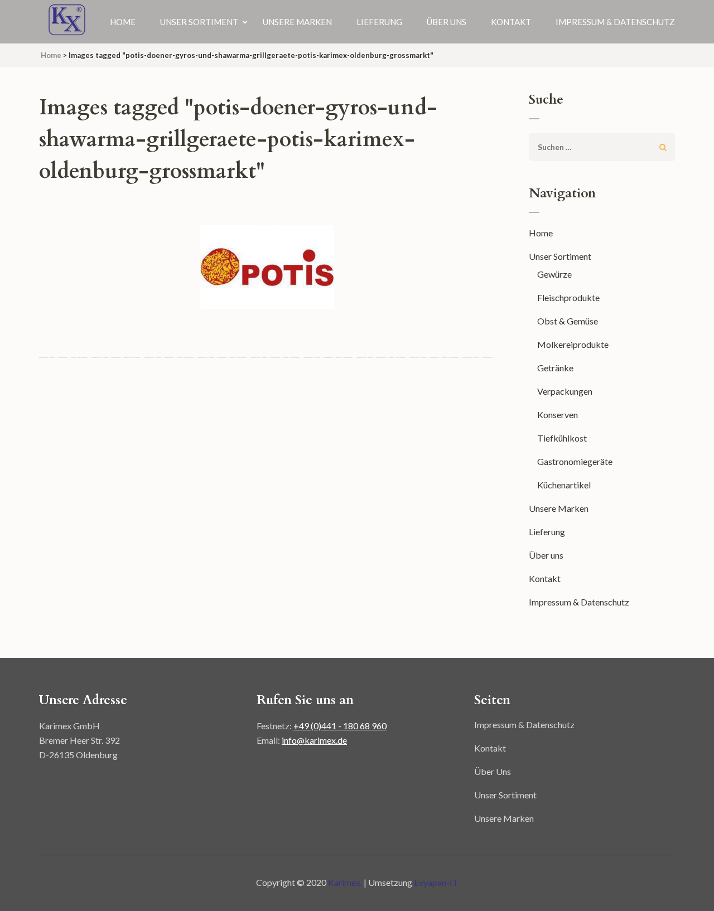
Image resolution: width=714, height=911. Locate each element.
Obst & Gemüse (567, 321)
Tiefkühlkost (562, 438)
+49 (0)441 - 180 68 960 (340, 725)
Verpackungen (564, 391)
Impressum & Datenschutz (615, 22)
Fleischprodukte (568, 297)
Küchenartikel (564, 484)
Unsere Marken (297, 22)
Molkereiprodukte (573, 344)
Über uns (446, 22)
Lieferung (379, 22)
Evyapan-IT (436, 882)
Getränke (555, 367)
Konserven (557, 414)
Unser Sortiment (199, 22)
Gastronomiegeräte (574, 461)
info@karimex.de (314, 740)
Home (123, 22)
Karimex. (346, 882)
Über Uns (492, 771)
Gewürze (554, 274)
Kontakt (511, 22)
